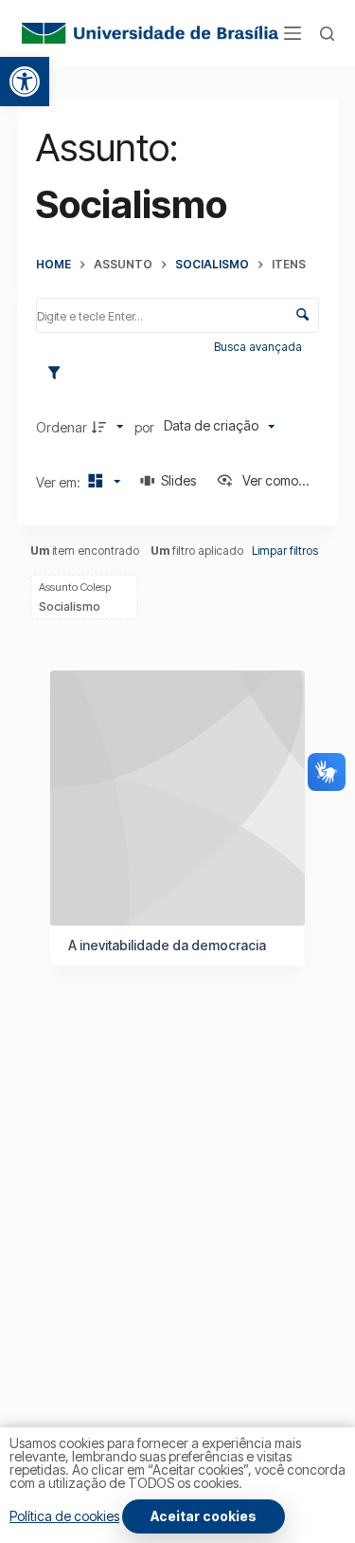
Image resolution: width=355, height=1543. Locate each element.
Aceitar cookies (204, 1516)
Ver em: (59, 482)
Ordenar (61, 427)
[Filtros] (58, 374)
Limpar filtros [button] (285, 550)
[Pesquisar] (327, 34)
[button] (24, 81)
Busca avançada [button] (259, 347)
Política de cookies (64, 1516)
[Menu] (292, 33)
